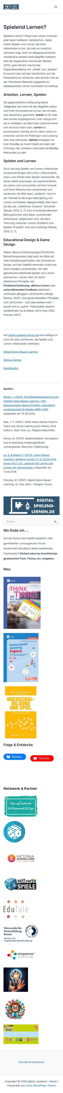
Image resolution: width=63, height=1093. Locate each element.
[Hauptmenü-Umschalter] (55, 7)
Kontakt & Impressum (31, 1062)
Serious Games (12, 360)
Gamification (11, 368)
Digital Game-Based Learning (21, 351)
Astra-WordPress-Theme (41, 1085)
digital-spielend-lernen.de (23, 335)
